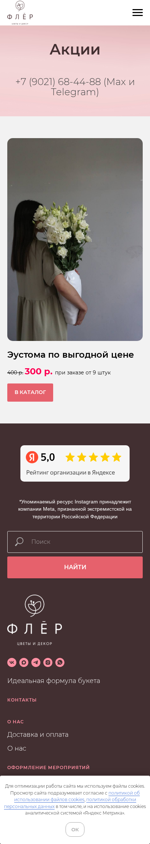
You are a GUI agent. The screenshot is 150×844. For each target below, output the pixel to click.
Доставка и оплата (37, 741)
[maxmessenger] (23, 669)
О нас (16, 755)
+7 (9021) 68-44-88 (58, 85)
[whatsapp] (59, 669)
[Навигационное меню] (138, 12)
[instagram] (47, 669)
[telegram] (35, 669)
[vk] (11, 669)
